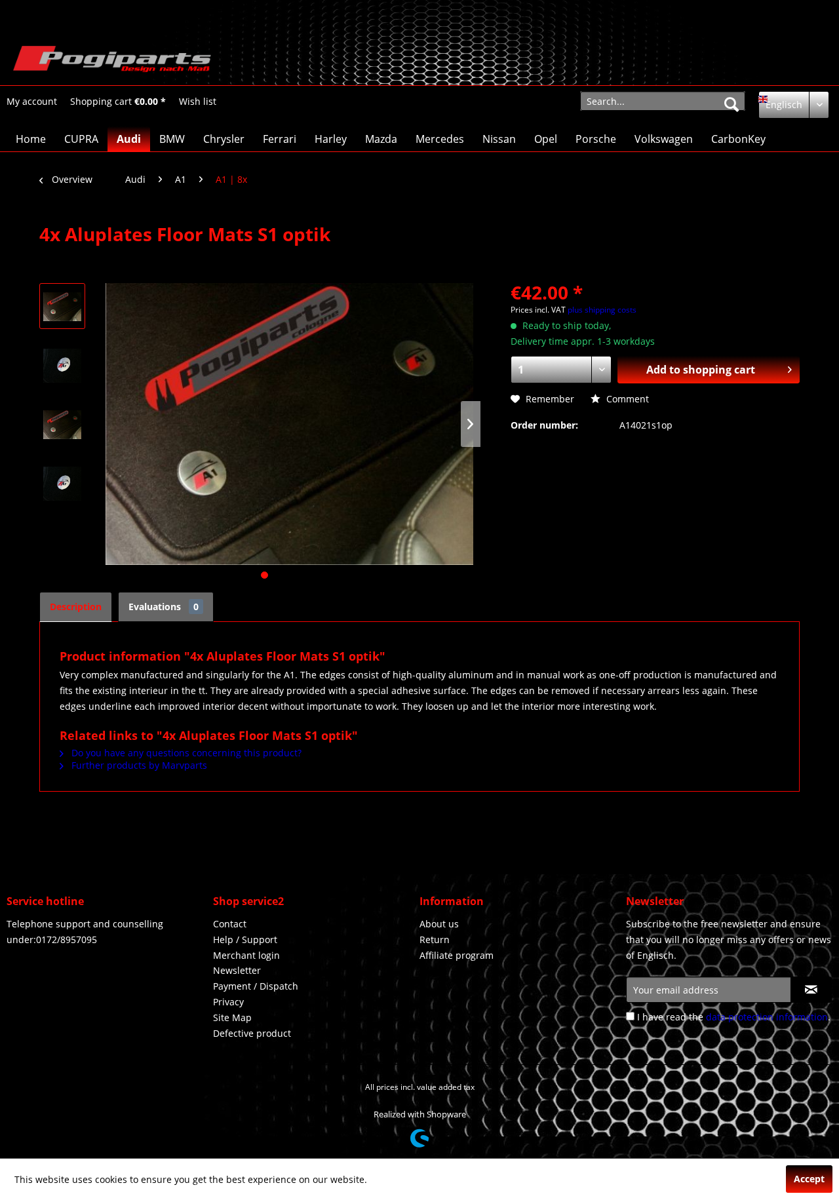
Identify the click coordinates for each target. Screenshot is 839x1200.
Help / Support (245, 939)
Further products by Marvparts (138, 765)
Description (76, 606)
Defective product (252, 1033)
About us (439, 924)
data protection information (767, 1017)
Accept (809, 1178)
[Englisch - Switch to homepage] (112, 62)
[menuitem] (32, 101)
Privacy (228, 1002)
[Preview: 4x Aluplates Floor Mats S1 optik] (62, 306)
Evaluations (163, 606)
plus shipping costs (602, 309)
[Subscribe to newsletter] (811, 990)
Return (435, 939)
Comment (626, 399)
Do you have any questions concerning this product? (185, 752)
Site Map (232, 1017)
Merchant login (246, 955)
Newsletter (237, 970)
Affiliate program (457, 955)
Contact (229, 924)
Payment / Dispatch (255, 986)
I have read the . (733, 1017)
